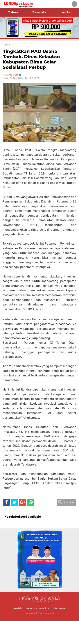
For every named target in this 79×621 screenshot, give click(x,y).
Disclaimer (59, 608)
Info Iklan (44, 608)
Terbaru (13, 12)
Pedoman (31, 608)
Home (6, 44)
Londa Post (48, 613)
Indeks (66, 12)
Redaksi (18, 608)
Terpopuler (39, 12)
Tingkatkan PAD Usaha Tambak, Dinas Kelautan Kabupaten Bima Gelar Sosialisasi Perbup (31, 59)
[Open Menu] (74, 4)
